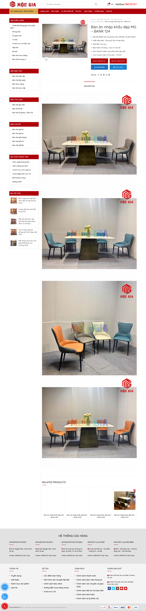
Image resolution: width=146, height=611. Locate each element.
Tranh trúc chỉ (50, 591)
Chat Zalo (119, 67)
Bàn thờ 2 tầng (18, 84)
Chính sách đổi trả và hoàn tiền (90, 590)
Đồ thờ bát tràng (18, 178)
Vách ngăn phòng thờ (20, 162)
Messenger (101, 67)
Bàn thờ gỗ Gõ (18, 141)
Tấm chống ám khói (20, 166)
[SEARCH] (95, 4)
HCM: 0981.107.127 (119, 61)
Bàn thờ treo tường (19, 55)
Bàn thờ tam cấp (18, 88)
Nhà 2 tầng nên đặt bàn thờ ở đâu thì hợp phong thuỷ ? (27, 200)
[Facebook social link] (98, 74)
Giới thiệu (15, 580)
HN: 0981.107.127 (100, 61)
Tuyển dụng (16, 576)
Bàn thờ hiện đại (18, 76)
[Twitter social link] (101, 74)
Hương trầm (17, 182)
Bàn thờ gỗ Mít (18, 129)
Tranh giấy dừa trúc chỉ (21, 174)
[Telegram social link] (109, 74)
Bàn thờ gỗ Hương (19, 137)
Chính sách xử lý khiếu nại (87, 598)
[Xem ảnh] (46, 59)
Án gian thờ (16, 36)
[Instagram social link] (117, 588)
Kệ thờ (14, 51)
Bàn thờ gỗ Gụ (17, 133)
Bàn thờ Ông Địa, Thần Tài (22, 113)
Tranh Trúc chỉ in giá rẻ (21, 170)
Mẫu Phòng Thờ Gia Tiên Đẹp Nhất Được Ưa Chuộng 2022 (27, 243)
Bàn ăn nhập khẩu (97, 21)
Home (93, 19)
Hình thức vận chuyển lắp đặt (56, 580)
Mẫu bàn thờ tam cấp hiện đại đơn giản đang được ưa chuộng (26, 221)
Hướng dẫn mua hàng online (56, 587)
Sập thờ (15, 47)
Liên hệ (14, 587)
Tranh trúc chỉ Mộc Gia (21, 44)
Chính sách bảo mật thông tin (89, 580)
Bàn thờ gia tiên (18, 105)
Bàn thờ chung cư (19, 59)
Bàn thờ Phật (17, 109)
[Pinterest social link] (103, 74)
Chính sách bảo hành (53, 584)
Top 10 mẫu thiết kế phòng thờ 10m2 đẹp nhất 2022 (27, 232)
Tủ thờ (14, 40)
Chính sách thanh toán (86, 576)
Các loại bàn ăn (116, 19)
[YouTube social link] (121, 588)
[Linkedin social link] (106, 74)
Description (89, 86)
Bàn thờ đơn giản (19, 80)
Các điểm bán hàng (52, 576)
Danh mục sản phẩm (20, 584)
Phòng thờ (16, 32)
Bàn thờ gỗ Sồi (18, 145)
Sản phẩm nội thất (103, 19)
